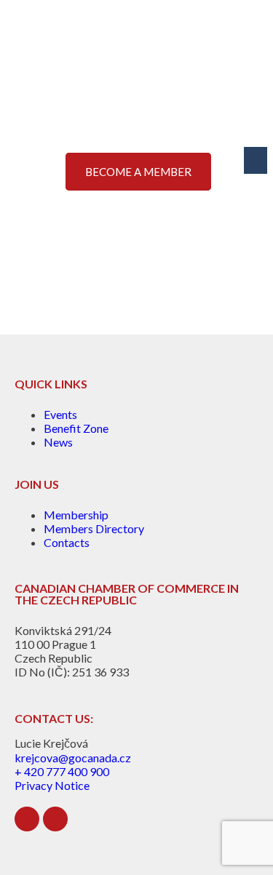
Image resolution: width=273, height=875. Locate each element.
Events (60, 414)
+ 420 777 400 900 (62, 771)
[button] (255, 160)
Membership (76, 515)
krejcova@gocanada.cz (73, 757)
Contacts (67, 542)
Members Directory (94, 528)
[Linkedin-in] (27, 819)
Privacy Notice (52, 785)
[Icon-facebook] (55, 819)
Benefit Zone (76, 428)
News (58, 442)
